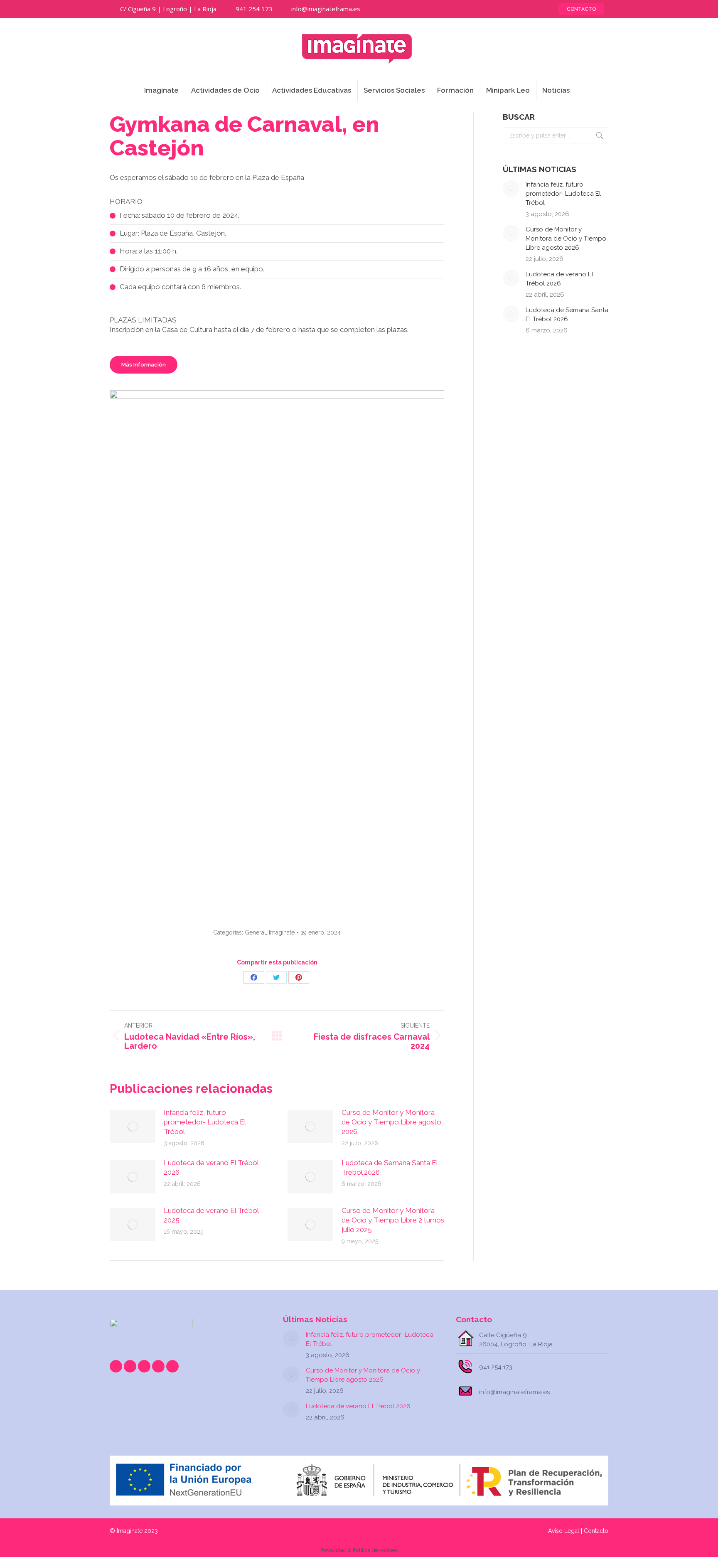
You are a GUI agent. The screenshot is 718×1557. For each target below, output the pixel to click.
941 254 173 (254, 9)
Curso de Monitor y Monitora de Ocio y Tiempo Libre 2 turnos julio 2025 (393, 1220)
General (255, 932)
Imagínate (282, 932)
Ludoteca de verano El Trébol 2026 (211, 1167)
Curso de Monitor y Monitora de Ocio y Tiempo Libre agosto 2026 (391, 1122)
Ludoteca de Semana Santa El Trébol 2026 (390, 1167)
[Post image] (132, 1126)
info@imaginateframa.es (325, 9)
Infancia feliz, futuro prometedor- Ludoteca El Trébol (205, 1122)
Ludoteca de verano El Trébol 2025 (211, 1215)
